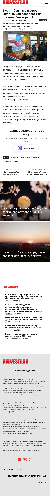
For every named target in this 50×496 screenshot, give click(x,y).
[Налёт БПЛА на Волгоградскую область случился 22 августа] (25, 242)
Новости (43, 20)
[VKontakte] (25, 460)
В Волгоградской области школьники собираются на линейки (37, 174)
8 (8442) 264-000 (28, 409)
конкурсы (35, 157)
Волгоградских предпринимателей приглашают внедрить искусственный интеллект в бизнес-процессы (23, 296)
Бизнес (8, 301)
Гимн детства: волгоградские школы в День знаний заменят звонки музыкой (23, 318)
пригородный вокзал (11, 161)
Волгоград (14, 157)
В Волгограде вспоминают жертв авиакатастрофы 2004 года (21, 335)
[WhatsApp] (30, 460)
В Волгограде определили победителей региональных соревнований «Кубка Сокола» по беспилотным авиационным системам (23, 308)
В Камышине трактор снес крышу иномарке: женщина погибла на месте (23, 326)
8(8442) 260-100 (19, 405)
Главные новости (12, 338)
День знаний (25, 157)
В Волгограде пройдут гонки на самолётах (11, 173)
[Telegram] (19, 460)
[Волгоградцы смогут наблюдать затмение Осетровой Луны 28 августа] (25, 201)
